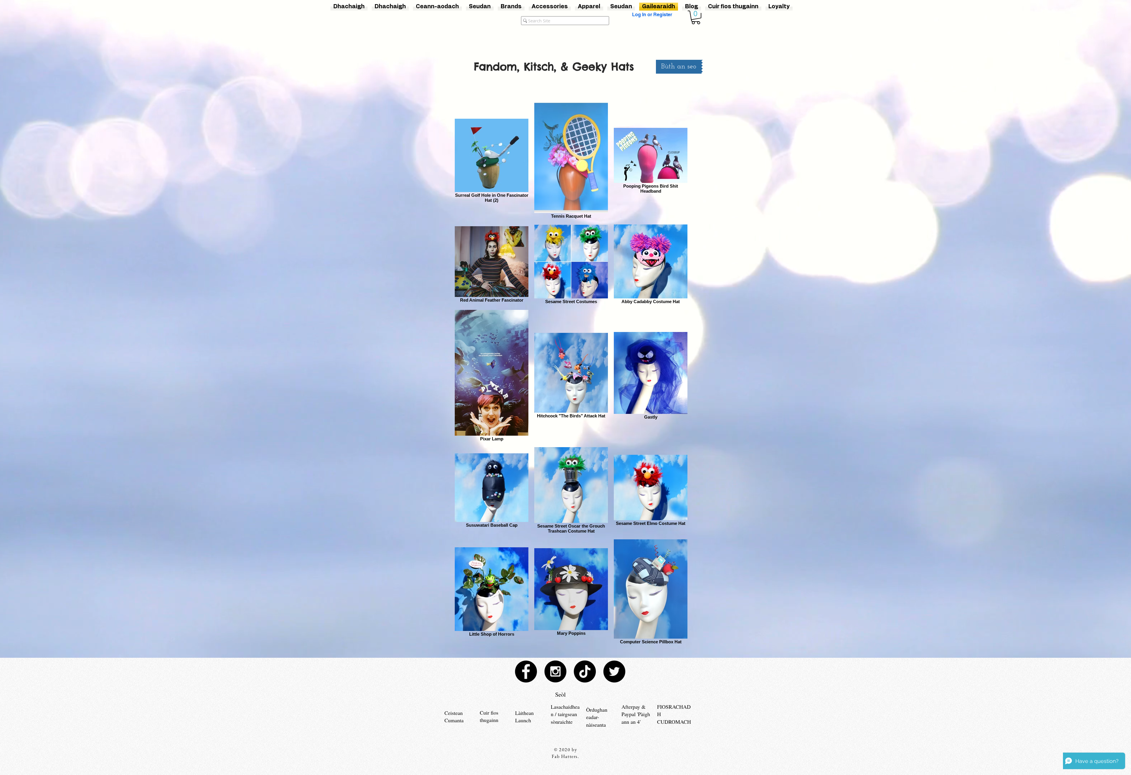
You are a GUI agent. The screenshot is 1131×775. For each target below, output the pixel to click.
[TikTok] (585, 671)
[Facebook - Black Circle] (526, 671)
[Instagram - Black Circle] (555, 671)
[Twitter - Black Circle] (614, 671)
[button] (696, 17)
